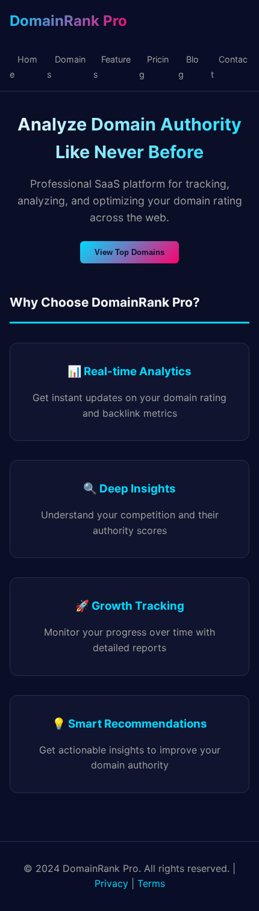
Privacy (111, 883)
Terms (151, 883)
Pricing (154, 66)
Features (112, 66)
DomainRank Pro (68, 20)
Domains (66, 66)
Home (23, 66)
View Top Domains (129, 252)
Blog (188, 66)
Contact (229, 66)
